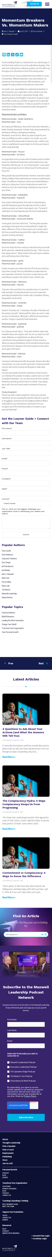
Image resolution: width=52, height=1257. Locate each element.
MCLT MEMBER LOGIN (10, 1204)
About (5, 1139)
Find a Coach (8, 1150)
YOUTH (4, 1215)
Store (4, 1160)
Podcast (5, 1173)
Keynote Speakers (9, 1189)
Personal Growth (9, 1170)
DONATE (5, 1220)
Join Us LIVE (7, 1163)
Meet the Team (8, 1206)
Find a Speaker (8, 1146)
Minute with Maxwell (11, 1233)
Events (5, 1177)
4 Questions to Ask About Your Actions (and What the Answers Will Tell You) (23, 732)
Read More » (8, 756)
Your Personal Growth (11, 34)
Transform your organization (14, 1183)
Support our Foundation (12, 1212)
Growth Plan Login (41, 1236)
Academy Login (40, 1239)
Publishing (7, 1157)
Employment (8, 1153)
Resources (6, 1225)
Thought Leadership (11, 1143)
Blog (4, 1175)
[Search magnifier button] (45, 934)
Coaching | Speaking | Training (15, 1201)
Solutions (6, 1186)
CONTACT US (6, 1217)
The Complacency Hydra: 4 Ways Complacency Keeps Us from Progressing (23, 804)
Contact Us (34, 4)
